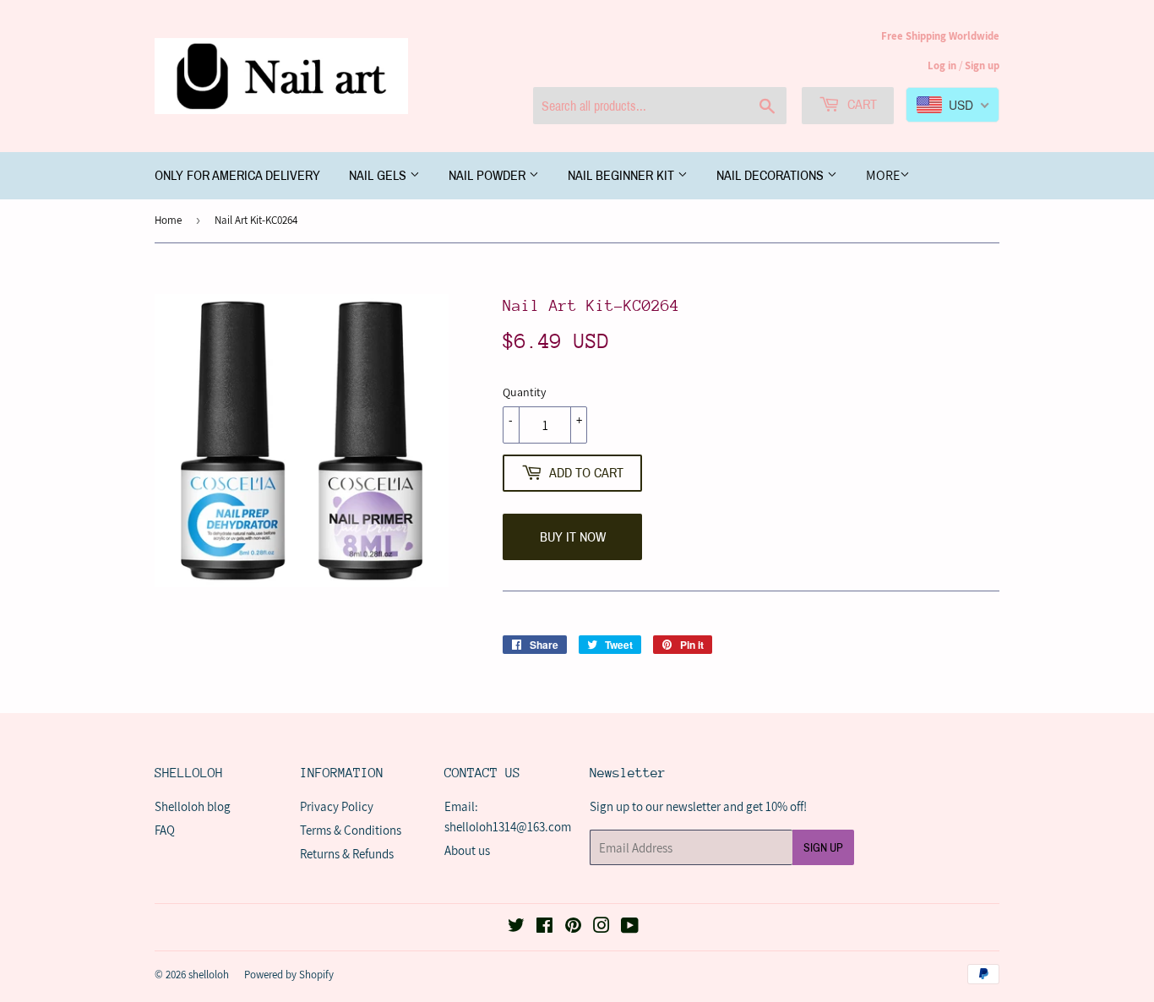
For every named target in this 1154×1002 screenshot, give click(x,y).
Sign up (982, 65)
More (883, 175)
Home (168, 220)
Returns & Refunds (347, 854)
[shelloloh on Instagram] (601, 927)
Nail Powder (489, 175)
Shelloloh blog (193, 806)
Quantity (524, 392)
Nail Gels (379, 175)
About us (467, 850)
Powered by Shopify (289, 974)
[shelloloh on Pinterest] (573, 927)
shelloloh (208, 974)
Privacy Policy (336, 806)
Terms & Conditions (350, 830)
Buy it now (573, 537)
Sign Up (823, 847)
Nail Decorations (771, 175)
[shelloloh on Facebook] (544, 927)
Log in (942, 65)
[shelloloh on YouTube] (630, 927)
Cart (860, 104)
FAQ (165, 830)
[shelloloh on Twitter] (516, 927)
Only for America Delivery (237, 175)
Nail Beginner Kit (623, 175)
